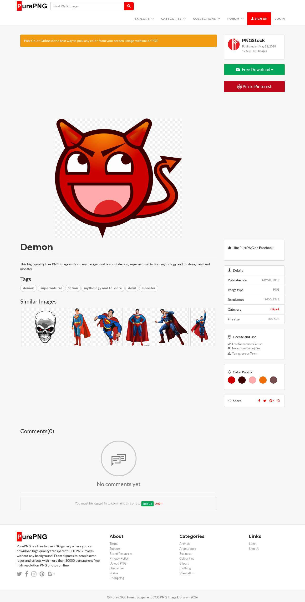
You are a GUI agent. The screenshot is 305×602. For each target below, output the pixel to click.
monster (149, 288)
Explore (142, 19)
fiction (73, 288)
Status (114, 573)
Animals (184, 543)
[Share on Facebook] (26, 574)
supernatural (51, 288)
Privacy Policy (119, 558)
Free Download (256, 69)
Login (279, 19)
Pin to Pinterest (257, 86)
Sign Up (260, 19)
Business (185, 554)
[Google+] (271, 401)
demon (28, 288)
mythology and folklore (103, 288)
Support (115, 549)
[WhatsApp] (278, 401)
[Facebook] (259, 401)
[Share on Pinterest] (42, 574)
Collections (204, 19)
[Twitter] (264, 401)
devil (132, 288)
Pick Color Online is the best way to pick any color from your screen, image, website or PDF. (91, 41)
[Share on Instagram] (33, 574)
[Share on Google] (51, 574)
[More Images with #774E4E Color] (273, 380)
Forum (233, 19)
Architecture (188, 549)
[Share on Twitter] (19, 574)
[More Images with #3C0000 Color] (242, 380)
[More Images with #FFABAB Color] (252, 380)
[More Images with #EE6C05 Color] (263, 380)
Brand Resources (121, 554)
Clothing (185, 568)
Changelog (117, 578)
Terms (114, 543)
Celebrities (186, 558)
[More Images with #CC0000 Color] (231, 380)
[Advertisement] (118, 85)
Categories (171, 19)
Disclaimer (117, 568)
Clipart (274, 309)
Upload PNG (118, 563)
